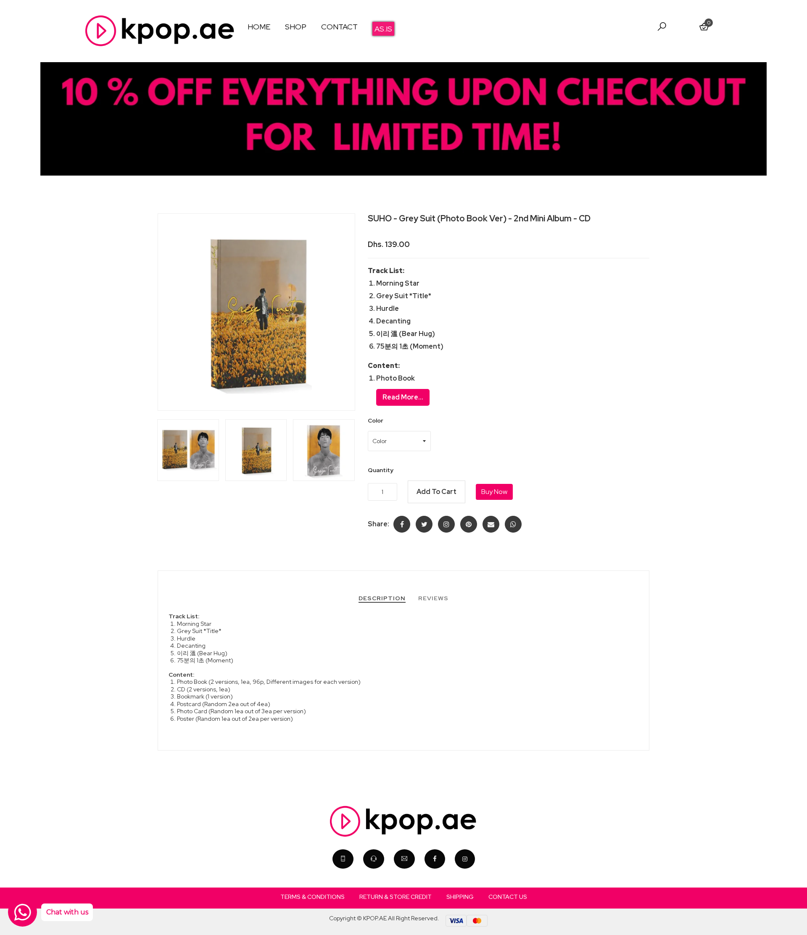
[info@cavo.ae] (404, 859)
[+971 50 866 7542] (373, 859)
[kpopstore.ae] (465, 859)
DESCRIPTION (382, 598)
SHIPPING (460, 897)
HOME (259, 27)
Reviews (433, 598)
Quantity (380, 470)
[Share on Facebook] (401, 524)
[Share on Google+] (446, 524)
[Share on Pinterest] (468, 524)
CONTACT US (507, 897)
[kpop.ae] (435, 859)
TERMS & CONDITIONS (312, 897)
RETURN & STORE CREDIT (395, 897)
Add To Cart (436, 491)
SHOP (295, 27)
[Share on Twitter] (424, 524)
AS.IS (383, 29)
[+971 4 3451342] (342, 859)
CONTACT (339, 27)
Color (375, 420)
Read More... (402, 397)
